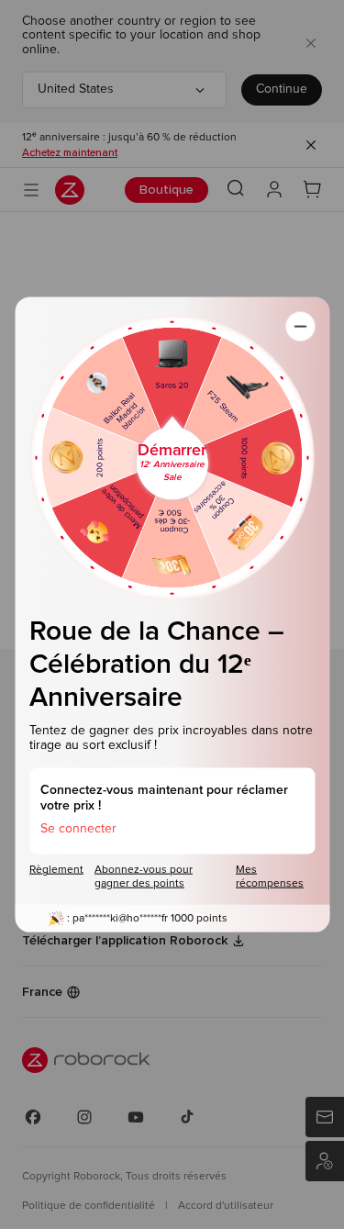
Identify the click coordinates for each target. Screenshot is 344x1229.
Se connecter (78, 827)
